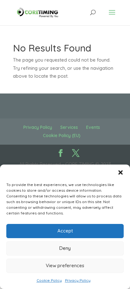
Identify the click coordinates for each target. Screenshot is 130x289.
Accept (65, 231)
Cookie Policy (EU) (61, 135)
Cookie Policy (49, 280)
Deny (65, 248)
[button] (120, 172)
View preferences (65, 265)
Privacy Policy (78, 280)
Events (93, 127)
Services (69, 127)
